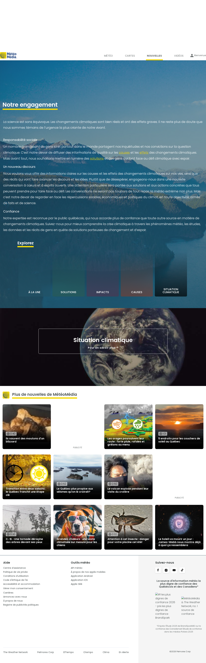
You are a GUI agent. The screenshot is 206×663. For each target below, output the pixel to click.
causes (124, 152)
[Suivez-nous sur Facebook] (158, 570)
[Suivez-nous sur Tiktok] (182, 570)
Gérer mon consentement (18, 588)
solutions (97, 158)
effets (144, 152)
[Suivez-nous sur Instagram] (166, 570)
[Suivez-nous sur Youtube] (174, 570)
